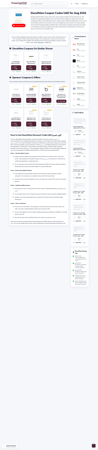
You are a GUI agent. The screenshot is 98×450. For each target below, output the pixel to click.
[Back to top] (94, 446)
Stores (77, 3)
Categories (85, 3)
